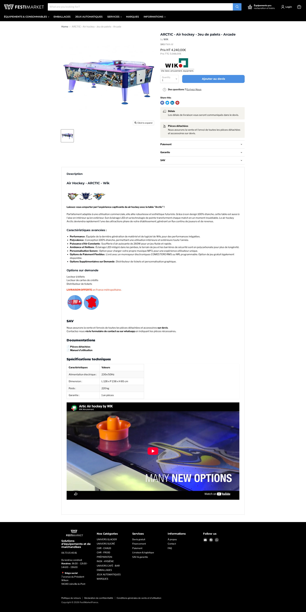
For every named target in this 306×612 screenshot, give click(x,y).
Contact (172, 543)
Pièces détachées (80, 346)
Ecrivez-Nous (193, 89)
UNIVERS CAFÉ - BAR (108, 565)
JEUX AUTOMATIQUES (88, 16)
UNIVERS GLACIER (107, 539)
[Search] (237, 7)
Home (64, 26)
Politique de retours (71, 598)
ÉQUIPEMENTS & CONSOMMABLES (25, 16)
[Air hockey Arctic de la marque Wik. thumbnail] (67, 136)
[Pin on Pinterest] (177, 103)
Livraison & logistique (143, 552)
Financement (139, 543)
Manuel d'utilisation (81, 350)
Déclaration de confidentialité (98, 598)
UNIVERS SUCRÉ (106, 543)
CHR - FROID (103, 552)
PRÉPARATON (104, 557)
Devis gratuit (138, 539)
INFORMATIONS (154, 16)
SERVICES (113, 16)
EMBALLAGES (62, 16)
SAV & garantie (140, 557)
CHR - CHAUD (104, 548)
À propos (172, 539)
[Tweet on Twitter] (167, 103)
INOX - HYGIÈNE (105, 561)
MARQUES (132, 16)
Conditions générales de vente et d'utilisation (139, 598)
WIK (166, 39)
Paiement (137, 548)
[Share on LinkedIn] (172, 103)
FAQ (170, 548)
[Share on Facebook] (162, 103)
